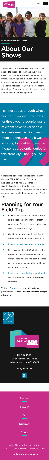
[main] (24, 156)
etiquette (42, 273)
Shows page (15, 288)
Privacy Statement (20, 448)
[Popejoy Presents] (8, 318)
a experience (24, 454)
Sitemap (7, 448)
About (9, 41)
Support (24, 424)
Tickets (24, 407)
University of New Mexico (34, 318)
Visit (24, 415)
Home (3, 41)
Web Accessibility (37, 448)
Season (24, 398)
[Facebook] (24, 375)
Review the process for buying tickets (26, 244)
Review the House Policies (20, 273)
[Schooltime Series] (8, 3)
